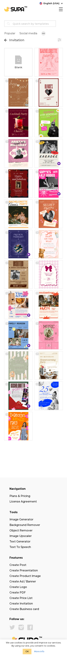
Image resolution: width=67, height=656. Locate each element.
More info (39, 651)
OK (27, 651)
